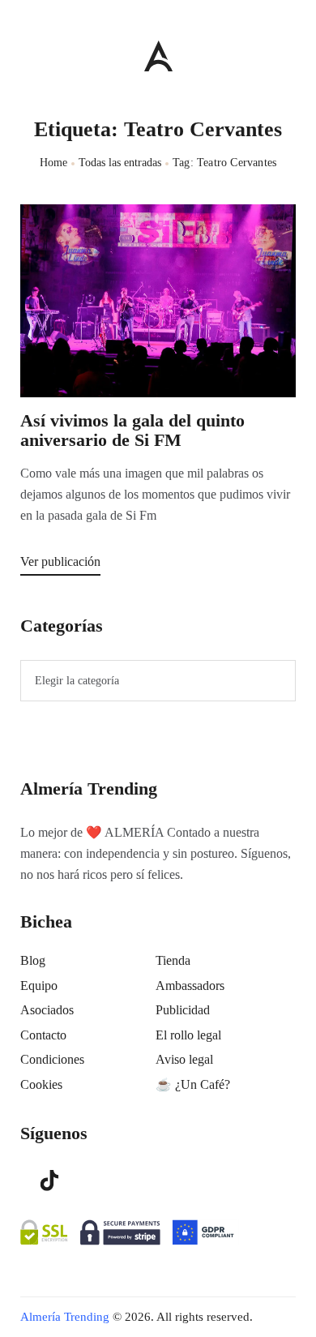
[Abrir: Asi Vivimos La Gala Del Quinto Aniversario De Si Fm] (158, 300)
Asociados (47, 1010)
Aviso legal (184, 1059)
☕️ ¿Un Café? (193, 1084)
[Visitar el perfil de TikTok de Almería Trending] (49, 1179)
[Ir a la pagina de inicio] (158, 55)
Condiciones (52, 1059)
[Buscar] (288, 51)
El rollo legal (188, 1035)
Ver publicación (60, 561)
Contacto (43, 1035)
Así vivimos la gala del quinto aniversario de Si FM (132, 430)
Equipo (39, 985)
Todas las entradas (120, 162)
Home (54, 162)
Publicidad (183, 1010)
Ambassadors (190, 985)
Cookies (41, 1084)
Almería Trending (64, 1316)
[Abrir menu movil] (26, 55)
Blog (32, 960)
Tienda (173, 960)
